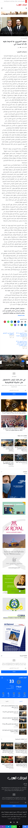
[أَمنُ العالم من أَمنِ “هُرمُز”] (21, 457)
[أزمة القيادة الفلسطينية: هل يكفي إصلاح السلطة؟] (21, 759)
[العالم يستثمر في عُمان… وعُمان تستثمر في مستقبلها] (7, 442)
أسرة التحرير (14, 818)
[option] (14, 362)
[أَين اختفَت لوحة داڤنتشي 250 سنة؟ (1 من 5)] (23, 726)
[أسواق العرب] (21, 5)
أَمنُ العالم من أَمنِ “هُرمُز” (21, 462)
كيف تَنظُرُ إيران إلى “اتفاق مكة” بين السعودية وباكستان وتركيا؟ (7, 766)
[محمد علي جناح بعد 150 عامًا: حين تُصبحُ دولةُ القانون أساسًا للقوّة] (21, 442)
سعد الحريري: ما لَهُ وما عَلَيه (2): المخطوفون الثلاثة (21, 335)
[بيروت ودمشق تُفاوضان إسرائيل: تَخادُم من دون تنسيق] (23, 707)
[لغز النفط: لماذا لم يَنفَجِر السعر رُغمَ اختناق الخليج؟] (23, 720)
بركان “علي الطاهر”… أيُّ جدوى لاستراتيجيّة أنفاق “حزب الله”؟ (8, 463)
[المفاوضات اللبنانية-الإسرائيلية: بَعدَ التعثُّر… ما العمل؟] (23, 732)
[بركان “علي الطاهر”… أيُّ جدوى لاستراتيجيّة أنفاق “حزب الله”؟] (7, 457)
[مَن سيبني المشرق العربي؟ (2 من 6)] (23, 713)
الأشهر (21, 701)
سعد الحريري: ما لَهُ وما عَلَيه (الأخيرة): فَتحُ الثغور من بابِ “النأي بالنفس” (21, 343)
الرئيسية (24, 38)
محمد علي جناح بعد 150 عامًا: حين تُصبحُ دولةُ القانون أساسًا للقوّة (21, 449)
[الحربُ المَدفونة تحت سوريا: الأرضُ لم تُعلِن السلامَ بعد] (21, 746)
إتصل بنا (9, 818)
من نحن (18, 818)
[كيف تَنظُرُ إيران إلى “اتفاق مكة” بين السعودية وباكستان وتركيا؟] (7, 759)
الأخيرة (7, 701)
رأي (21, 38)
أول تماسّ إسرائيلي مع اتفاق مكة (16, 365)
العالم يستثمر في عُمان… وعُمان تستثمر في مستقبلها (8, 449)
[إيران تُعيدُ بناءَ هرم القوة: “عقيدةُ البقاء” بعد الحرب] (7, 746)
